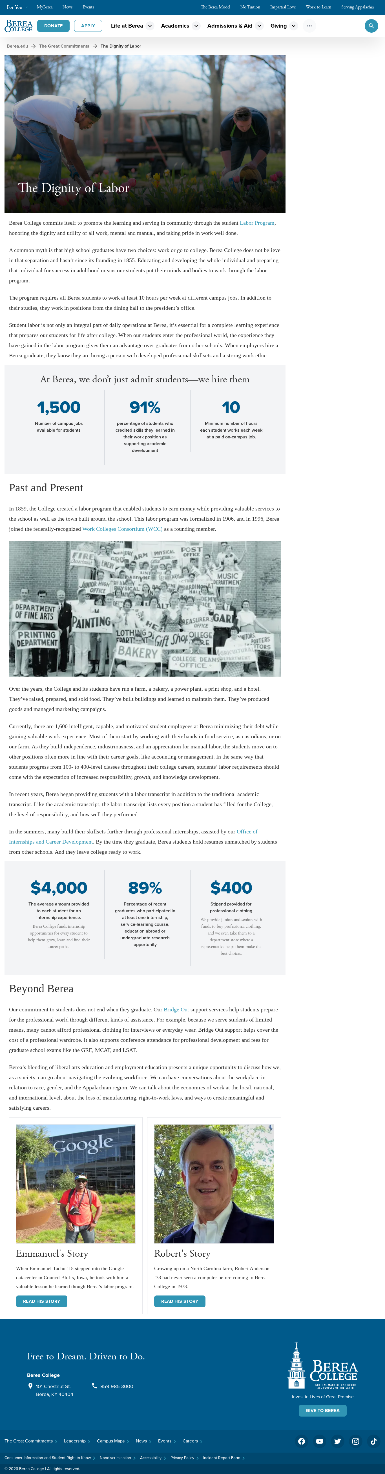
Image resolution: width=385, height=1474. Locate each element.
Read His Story (179, 1301)
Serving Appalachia (357, 7)
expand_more (150, 26)
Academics (175, 26)
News (67, 7)
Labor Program (257, 223)
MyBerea (44, 7)
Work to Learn (318, 7)
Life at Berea (127, 26)
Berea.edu (17, 46)
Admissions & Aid (230, 26)
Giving (279, 26)
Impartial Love (283, 7)
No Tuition (250, 7)
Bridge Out (176, 1009)
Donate (53, 26)
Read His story (41, 1301)
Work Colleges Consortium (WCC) (122, 529)
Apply (88, 26)
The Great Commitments (64, 46)
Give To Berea (323, 1410)
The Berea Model (215, 7)
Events (88, 7)
